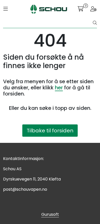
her (59, 87)
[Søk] (95, 23)
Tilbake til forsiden (50, 130)
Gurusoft (50, 214)
